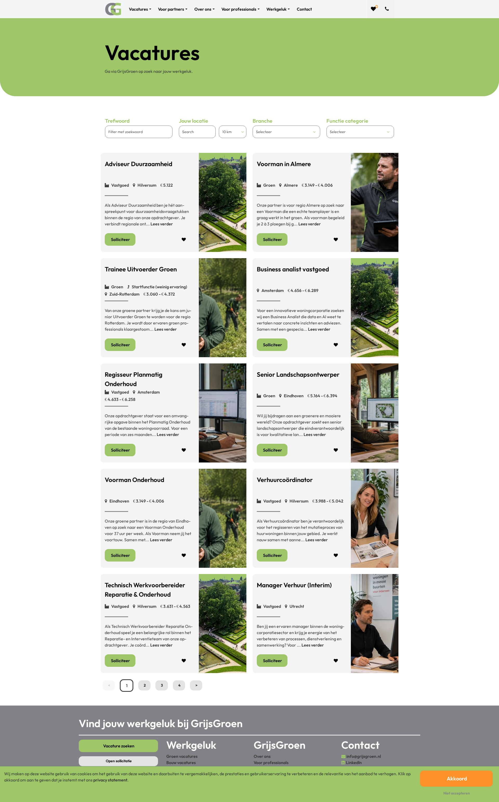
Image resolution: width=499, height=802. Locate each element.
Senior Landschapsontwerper (298, 374)
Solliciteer (120, 239)
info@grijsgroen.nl (363, 756)
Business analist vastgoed (293, 269)
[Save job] (184, 239)
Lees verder (161, 223)
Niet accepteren (456, 793)
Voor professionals (271, 762)
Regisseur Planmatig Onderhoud (133, 379)
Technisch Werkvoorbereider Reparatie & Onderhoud (145, 589)
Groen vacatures (182, 756)
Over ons (262, 756)
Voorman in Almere (284, 164)
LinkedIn (354, 762)
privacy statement (110, 780)
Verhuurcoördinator (285, 480)
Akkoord (457, 778)
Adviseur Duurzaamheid (138, 164)
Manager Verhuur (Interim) (294, 585)
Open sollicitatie (119, 761)
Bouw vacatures (181, 762)
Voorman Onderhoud (134, 480)
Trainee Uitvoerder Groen (141, 269)
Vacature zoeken (118, 745)
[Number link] (388, 9)
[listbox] (232, 132)
